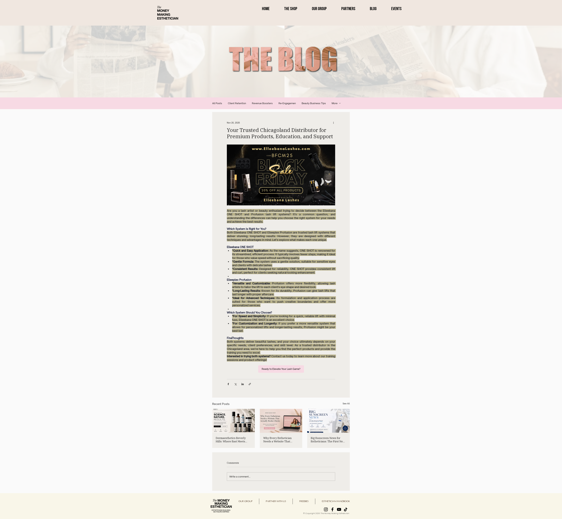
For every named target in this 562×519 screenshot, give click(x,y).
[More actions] (333, 122)
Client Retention (237, 103)
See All (346, 403)
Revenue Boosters (262, 103)
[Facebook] (332, 509)
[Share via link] (249, 384)
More (334, 103)
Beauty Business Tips (314, 103)
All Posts (217, 103)
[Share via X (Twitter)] (235, 384)
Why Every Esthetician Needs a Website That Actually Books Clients (277, 439)
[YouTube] (339, 509)
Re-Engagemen (287, 103)
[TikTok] (345, 509)
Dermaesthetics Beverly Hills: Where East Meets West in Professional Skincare (231, 439)
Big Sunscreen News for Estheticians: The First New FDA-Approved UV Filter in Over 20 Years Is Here (328, 439)
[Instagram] (325, 509)
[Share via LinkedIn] (242, 384)
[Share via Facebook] (228, 384)
